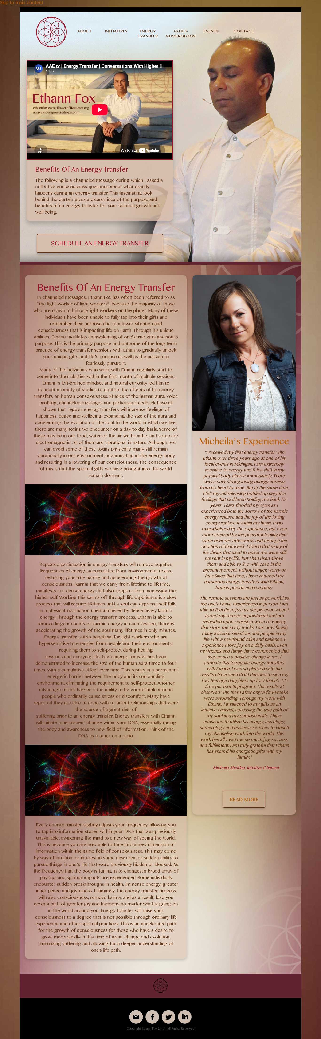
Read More (244, 800)
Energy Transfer (148, 34)
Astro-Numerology (181, 34)
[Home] (51, 46)
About (84, 32)
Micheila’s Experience (244, 443)
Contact (243, 32)
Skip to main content (21, 3)
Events (211, 32)
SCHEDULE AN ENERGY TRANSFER (100, 244)
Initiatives (116, 32)
